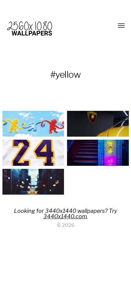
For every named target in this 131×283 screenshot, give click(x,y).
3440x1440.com (65, 216)
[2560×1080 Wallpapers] (53, 26)
